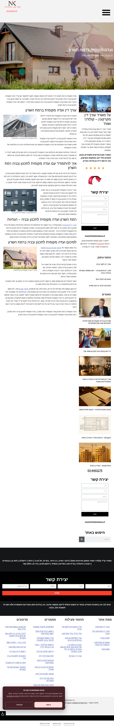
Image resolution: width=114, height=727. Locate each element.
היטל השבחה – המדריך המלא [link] (100, 465)
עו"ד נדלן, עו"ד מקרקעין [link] (72, 633)
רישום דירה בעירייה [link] (17, 651)
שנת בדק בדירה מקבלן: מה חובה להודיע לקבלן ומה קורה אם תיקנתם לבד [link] (97, 322)
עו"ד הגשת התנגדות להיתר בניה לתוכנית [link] (45, 639)
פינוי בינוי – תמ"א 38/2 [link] (16, 642)
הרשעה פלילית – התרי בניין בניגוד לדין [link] (44, 646)
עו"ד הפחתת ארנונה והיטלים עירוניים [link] (73, 639)
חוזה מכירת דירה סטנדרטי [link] (47, 679)
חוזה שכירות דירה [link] (46, 656)
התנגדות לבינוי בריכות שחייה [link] (100, 285)
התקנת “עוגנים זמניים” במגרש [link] (16, 668)
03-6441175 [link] (12, 11)
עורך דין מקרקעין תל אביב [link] (101, 632)
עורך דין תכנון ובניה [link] (69, 225)
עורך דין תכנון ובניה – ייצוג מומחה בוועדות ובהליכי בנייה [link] (95, 271)
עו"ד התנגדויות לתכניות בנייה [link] (72, 628)
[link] (3, 714)
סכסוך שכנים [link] (23, 288)
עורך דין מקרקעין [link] (102, 627)
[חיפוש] (81, 539)
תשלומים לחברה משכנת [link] (43, 627)
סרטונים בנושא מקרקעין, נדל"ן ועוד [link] (15, 628)
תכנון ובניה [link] (105, 638)
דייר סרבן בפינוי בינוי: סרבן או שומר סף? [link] (97, 351)
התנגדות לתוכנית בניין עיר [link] (16, 657)
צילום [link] (69, 703)
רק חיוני (19, 705)
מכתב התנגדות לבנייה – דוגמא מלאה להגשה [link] (95, 409)
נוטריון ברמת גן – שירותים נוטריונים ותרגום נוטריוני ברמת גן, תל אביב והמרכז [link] (71, 648)
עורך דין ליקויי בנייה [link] (103, 264)
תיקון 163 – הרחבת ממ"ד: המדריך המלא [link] (96, 437)
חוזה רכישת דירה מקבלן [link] (16, 663)
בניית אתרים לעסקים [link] (79, 703)
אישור (48, 705)
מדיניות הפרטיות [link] (12, 696)
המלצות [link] (100, 243)
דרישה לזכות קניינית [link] (45, 651)
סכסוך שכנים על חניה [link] (44, 674)
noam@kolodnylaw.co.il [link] (95, 236)
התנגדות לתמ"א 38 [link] (103, 279)
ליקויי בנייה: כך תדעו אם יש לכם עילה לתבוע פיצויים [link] (15, 635)
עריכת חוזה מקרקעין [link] (17, 647)
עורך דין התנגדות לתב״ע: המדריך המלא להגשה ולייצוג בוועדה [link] (96, 380)
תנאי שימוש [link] (57, 724)
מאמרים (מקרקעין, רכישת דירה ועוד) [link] (102, 643)
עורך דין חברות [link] (75, 656)
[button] (106, 12)
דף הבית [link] (109, 55)
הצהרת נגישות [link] (45, 724)
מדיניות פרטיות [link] (69, 724)
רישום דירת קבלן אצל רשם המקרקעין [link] (44, 632)
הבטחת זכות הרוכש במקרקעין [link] (45, 661)
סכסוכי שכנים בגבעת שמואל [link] (51, 247)
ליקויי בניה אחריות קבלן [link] (43, 685)
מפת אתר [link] (105, 649)
